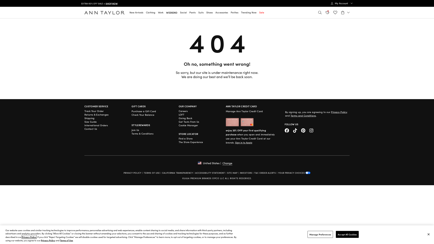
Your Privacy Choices (291, 172)
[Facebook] (289, 130)
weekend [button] (171, 12)
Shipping (89, 118)
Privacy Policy (339, 112)
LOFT (181, 114)
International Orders (96, 125)
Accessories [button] (221, 12)
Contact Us (90, 128)
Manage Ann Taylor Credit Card (244, 111)
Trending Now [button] (249, 12)
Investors (246, 172)
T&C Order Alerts (265, 172)
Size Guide (90, 121)
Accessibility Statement (210, 172)
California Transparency (177, 172)
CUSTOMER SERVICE (96, 106)
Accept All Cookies (347, 234)
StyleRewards (141, 125)
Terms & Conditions (142, 133)
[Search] (320, 12)
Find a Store (186, 138)
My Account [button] (342, 3)
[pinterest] (305, 130)
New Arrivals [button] (136, 12)
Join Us (135, 130)
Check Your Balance (143, 114)
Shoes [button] (209, 12)
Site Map (232, 172)
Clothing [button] (150, 12)
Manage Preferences (320, 234)
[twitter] (297, 130)
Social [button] (183, 12)
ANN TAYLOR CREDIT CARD (241, 106)
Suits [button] (201, 12)
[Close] (428, 234)
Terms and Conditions (303, 115)
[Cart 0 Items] (345, 12)
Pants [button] (192, 12)
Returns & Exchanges (96, 114)
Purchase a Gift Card (144, 111)
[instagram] (312, 130)
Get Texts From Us (189, 121)
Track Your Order (94, 111)
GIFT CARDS (139, 106)
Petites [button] (234, 12)
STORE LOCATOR (188, 134)
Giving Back (185, 118)
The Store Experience (191, 142)
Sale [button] (261, 12)
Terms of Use (152, 172)
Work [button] (160, 12)
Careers (183, 111)
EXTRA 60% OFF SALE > (99, 3)
